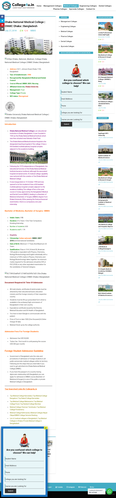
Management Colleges (53, 6)
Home (39, 6)
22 (100, 86)
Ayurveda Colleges (76, 9)
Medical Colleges (71, 6)
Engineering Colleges (88, 6)
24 (100, 39)
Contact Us (90, 9)
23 (100, 62)
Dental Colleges (105, 6)
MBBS (33, 30)
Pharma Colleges (60, 9)
